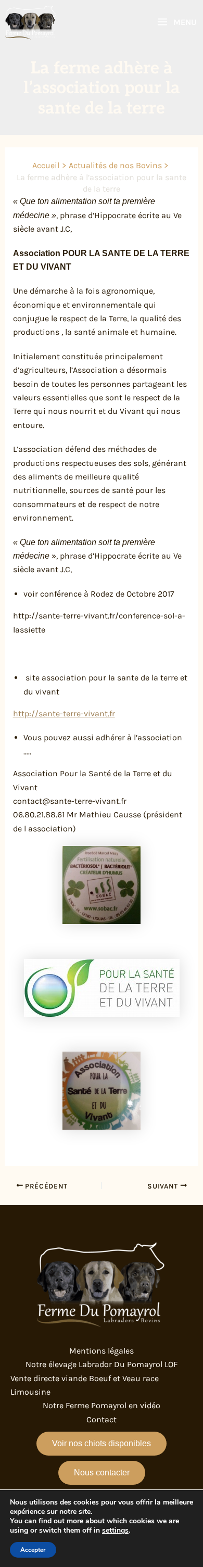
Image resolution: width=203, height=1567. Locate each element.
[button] (101, 1444)
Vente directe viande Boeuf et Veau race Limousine (84, 1385)
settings (115, 1530)
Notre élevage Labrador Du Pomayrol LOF (101, 1364)
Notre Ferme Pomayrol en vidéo (101, 1405)
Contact (101, 1419)
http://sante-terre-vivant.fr (64, 713)
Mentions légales (101, 1351)
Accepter (33, 1550)
